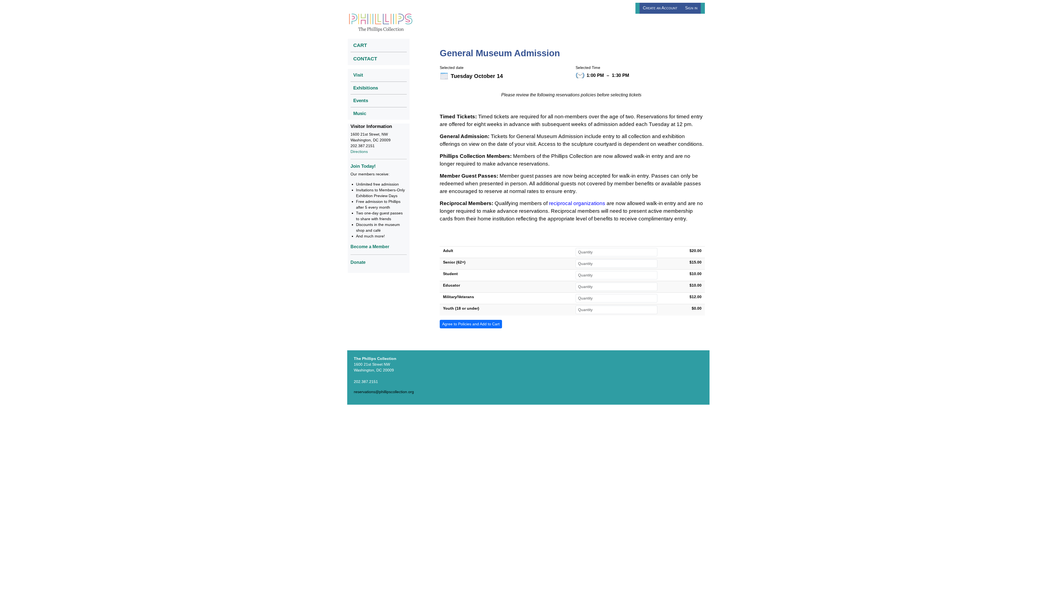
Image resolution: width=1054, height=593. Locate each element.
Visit (358, 75)
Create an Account (660, 7)
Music (359, 113)
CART (360, 45)
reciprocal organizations (577, 203)
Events (360, 100)
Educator (451, 285)
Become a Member (370, 246)
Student (450, 274)
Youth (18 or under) (461, 308)
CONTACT (365, 58)
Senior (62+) (454, 262)
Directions (359, 151)
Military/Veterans (458, 297)
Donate (358, 262)
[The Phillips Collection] (380, 22)
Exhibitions (365, 88)
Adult (448, 250)
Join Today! (363, 166)
